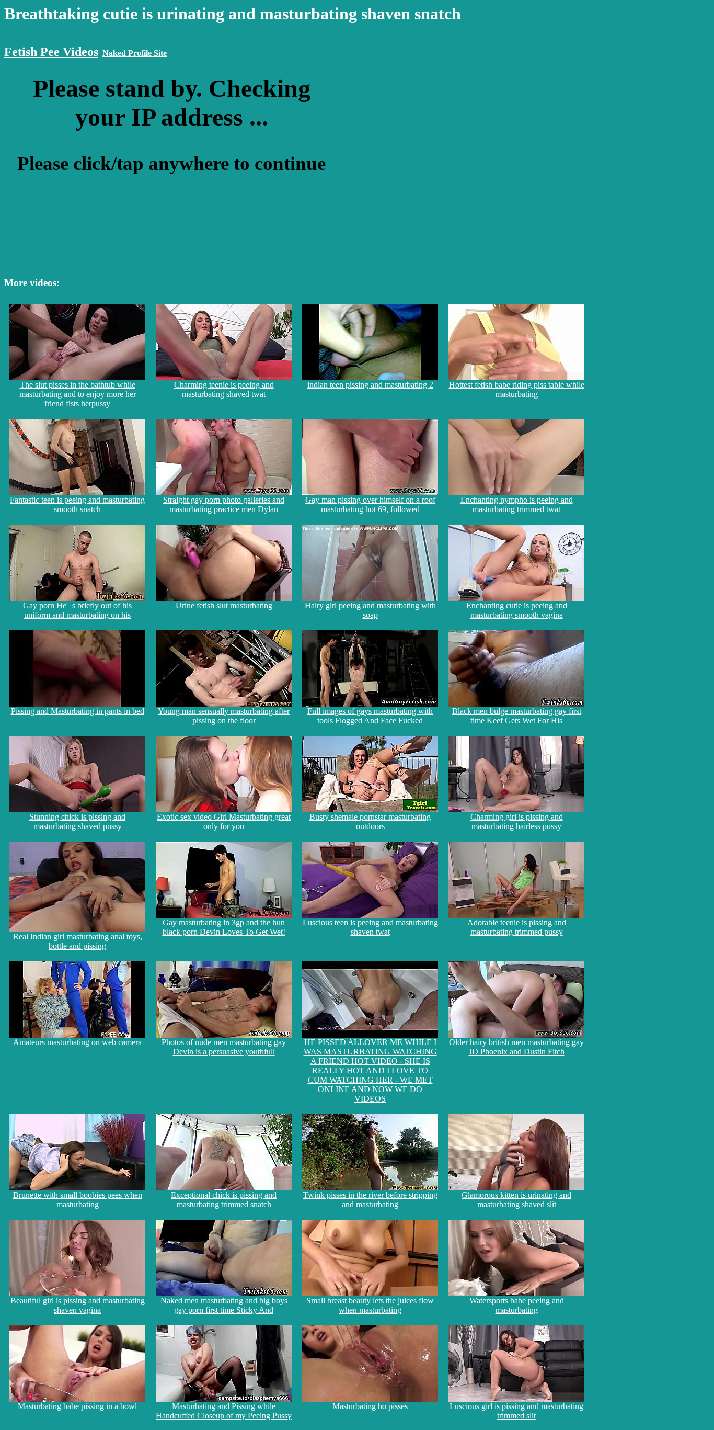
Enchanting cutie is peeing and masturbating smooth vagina (516, 610)
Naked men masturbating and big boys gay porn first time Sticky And (223, 1305)
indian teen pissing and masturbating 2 (370, 384)
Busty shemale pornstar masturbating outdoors (370, 821)
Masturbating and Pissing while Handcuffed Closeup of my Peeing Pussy (224, 1411)
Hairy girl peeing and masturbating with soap (370, 610)
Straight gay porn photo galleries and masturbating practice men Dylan (223, 504)
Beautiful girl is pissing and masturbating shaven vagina (77, 1305)
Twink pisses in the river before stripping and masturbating (370, 1199)
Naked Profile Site (134, 53)
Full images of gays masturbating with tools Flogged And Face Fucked (370, 716)
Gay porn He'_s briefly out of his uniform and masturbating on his (77, 610)
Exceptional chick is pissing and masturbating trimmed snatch (224, 1199)
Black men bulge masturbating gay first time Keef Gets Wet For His (516, 716)
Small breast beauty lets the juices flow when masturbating (370, 1305)
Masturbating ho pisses (370, 1406)
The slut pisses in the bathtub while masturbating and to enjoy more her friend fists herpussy (77, 394)
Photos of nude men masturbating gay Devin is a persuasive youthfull (224, 1047)
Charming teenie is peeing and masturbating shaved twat (224, 389)
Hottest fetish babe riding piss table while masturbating (516, 389)
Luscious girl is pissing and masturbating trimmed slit (516, 1411)
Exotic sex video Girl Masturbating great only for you (224, 821)
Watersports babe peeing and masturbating (516, 1305)
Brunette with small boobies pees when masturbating (77, 1199)
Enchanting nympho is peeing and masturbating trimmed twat (516, 504)
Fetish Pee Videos (51, 52)
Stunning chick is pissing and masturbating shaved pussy (77, 821)
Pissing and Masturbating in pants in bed (77, 711)
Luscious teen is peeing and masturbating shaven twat (370, 927)
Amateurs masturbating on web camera (77, 1042)
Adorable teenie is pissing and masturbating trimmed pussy (516, 927)
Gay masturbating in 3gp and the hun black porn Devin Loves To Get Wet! (224, 927)
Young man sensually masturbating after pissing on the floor (224, 716)
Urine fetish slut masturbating (224, 605)
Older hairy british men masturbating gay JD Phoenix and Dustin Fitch (516, 1047)
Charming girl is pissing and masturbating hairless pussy (516, 821)
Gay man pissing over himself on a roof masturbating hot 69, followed (370, 504)
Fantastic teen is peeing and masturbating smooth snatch (77, 504)
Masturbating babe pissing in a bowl (77, 1406)
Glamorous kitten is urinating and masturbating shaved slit (516, 1199)
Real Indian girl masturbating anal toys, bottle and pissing (77, 941)
